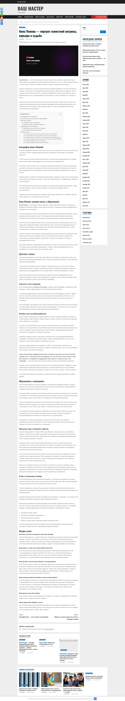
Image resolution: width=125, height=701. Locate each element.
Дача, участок (50, 17)
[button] (59, 114)
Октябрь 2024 (86, 120)
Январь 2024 (86, 149)
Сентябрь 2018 (86, 184)
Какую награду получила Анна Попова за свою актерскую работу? (44, 139)
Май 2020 (85, 173)
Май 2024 (85, 134)
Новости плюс (86, 235)
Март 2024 (85, 141)
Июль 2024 (85, 127)
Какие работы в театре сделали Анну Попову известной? (42, 135)
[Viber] (1, 20)
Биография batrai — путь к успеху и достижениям (33, 616)
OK (95, 698)
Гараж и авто (59, 17)
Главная (20, 17)
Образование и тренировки (29, 126)
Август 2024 (86, 124)
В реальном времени (101, 17)
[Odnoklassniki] (1, 17)
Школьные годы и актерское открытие (35, 128)
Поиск (84, 28)
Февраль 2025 (86, 116)
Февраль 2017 (86, 202)
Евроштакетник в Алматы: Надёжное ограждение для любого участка (28, 689)
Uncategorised (22, 27)
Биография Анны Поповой (29, 116)
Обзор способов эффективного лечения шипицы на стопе (47, 643)
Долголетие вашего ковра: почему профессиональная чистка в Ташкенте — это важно (94, 58)
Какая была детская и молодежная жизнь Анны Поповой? (42, 134)
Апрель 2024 (86, 138)
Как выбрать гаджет (81, 17)
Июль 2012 (85, 206)
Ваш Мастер (30, 8)
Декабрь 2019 (86, 177)
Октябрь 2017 (86, 188)
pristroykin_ (21, 39)
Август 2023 (86, 159)
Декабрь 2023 (86, 152)
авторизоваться (49, 629)
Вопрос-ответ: (25, 132)
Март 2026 (85, 102)
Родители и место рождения (32, 122)
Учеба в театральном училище (32, 130)
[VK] (1, 11)
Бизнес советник (69, 17)
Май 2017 (85, 195)
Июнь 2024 (85, 131)
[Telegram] (1, 9)
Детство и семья (26, 120)
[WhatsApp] (1, 14)
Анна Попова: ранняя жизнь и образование (34, 118)
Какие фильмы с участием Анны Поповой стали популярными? (43, 137)
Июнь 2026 (85, 91)
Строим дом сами (28, 17)
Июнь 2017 (85, 191)
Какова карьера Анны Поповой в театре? (37, 142)
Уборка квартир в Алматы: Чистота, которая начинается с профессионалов (51, 689)
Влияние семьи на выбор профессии (34, 124)
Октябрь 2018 (86, 181)
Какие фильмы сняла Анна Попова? (36, 140)
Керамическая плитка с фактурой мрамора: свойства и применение (93, 677)
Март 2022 (85, 166)
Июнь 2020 (85, 170)
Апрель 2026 (86, 99)
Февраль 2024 (86, 145)
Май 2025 (85, 109)
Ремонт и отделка (39, 17)
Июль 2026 (85, 88)
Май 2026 (85, 95)
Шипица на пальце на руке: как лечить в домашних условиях (66, 617)
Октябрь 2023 (86, 156)
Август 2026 (86, 84)
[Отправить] (1, 23)
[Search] (89, 16)
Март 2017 (85, 199)
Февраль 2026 (86, 106)
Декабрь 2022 (86, 163)
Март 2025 (85, 113)
